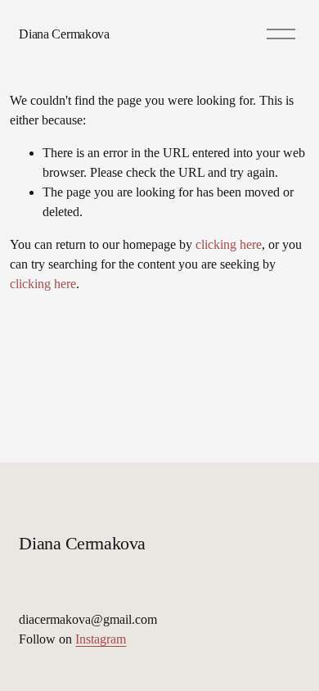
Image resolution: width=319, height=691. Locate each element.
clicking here (228, 244)
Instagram (100, 639)
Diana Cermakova (64, 34)
